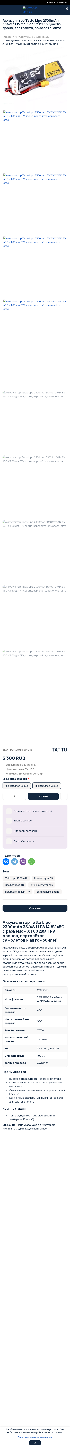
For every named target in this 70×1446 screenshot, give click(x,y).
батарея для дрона (48, 891)
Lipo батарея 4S (14, 885)
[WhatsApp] (31, 861)
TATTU (59, 749)
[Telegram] (14, 861)
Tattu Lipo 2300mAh (16, 878)
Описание (35, 908)
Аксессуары (42, 36)
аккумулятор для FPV (17, 891)
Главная (7, 36)
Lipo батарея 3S (43, 878)
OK (35, 1442)
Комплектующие (24, 36)
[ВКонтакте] (6, 861)
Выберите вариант (15, 779)
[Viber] (23, 861)
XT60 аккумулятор (42, 885)
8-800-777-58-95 (57, 2)
